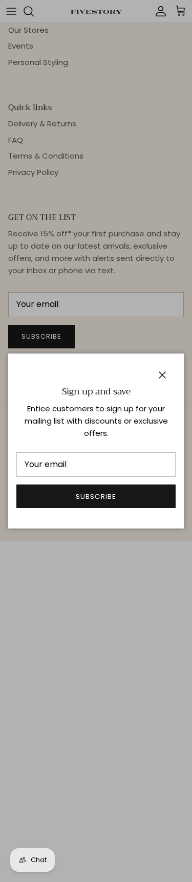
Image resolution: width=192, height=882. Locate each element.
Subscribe (96, 496)
